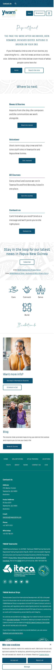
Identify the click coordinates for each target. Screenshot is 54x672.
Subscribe (27, 262)
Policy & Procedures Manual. (27, 558)
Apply (29, 13)
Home (16, 70)
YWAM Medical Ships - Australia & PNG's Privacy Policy (28, 273)
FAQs (24, 617)
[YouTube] (16, 582)
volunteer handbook (13, 620)
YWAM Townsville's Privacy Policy (29, 270)
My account (39, 13)
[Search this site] (15, 3)
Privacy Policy (12, 558)
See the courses (27, 196)
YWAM (19, 561)
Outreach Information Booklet (18, 381)
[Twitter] (21, 582)
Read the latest (27, 125)
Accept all (14, 660)
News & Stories (12, 446)
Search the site (34, 70)
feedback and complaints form (13, 633)
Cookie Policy (44, 655)
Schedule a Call (12, 387)
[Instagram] (10, 582)
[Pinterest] (27, 582)
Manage (27, 667)
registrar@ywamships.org (12, 517)
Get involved (27, 161)
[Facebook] (5, 582)
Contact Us (7, 3)
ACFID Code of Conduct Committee (38, 622)
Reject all (39, 660)
